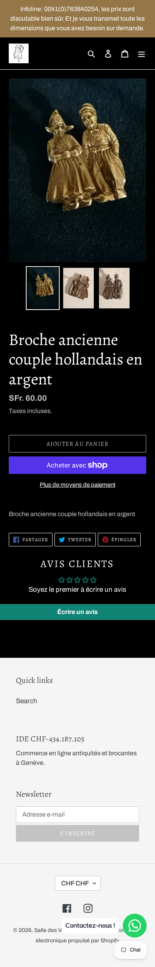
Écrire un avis (77, 611)
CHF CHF (75, 883)
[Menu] (141, 53)
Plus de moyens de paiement (77, 485)
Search (26, 701)
